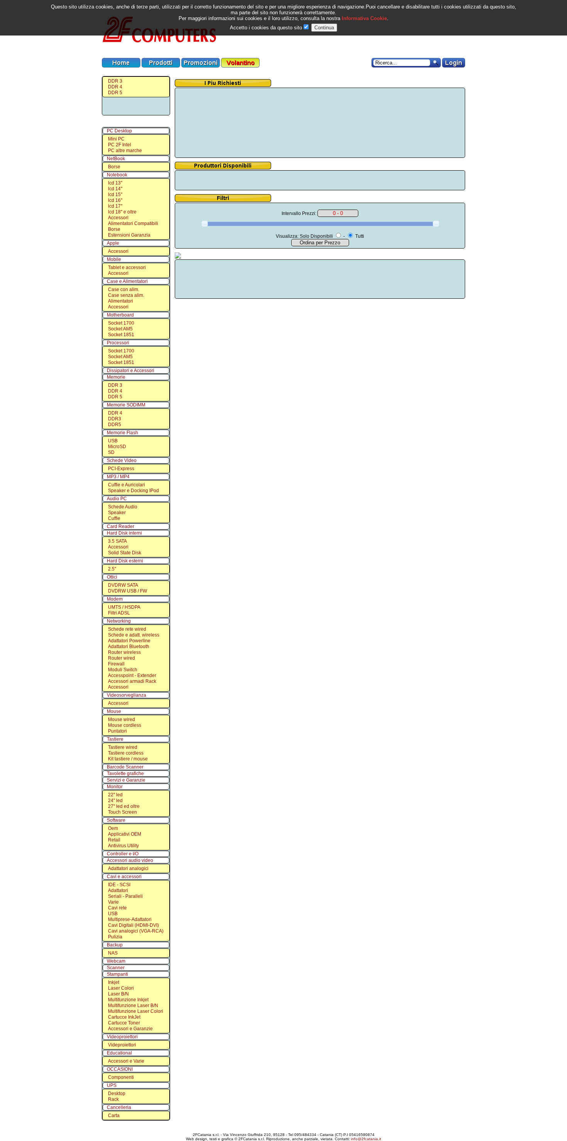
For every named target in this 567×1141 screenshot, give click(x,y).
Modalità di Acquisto (223, 1128)
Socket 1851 (121, 334)
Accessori (118, 217)
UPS (111, 1085)
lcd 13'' (115, 183)
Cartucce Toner (124, 1023)
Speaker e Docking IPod (133, 490)
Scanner (116, 967)
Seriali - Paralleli (125, 896)
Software (116, 820)
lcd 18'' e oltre (122, 212)
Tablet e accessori (127, 267)
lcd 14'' (115, 188)
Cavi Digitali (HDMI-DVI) (133, 925)
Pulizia (115, 937)
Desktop (116, 1093)
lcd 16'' (115, 200)
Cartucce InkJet (124, 1017)
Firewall (116, 664)
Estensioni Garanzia (129, 235)
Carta (114, 1115)
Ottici (112, 577)
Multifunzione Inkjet (128, 999)
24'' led (115, 800)
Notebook (117, 175)
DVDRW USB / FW (127, 591)
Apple (113, 243)
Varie (113, 902)
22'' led (115, 794)
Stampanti (117, 974)
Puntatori (117, 731)
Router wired (121, 658)
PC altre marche (125, 150)
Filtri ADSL (119, 613)
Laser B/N (118, 994)
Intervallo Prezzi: (299, 213)
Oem (113, 828)
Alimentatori (120, 301)
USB (113, 441)
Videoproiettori (122, 1036)
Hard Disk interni (124, 533)
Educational (119, 1053)
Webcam (116, 961)
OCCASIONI (120, 1069)
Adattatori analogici (128, 868)
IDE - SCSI (119, 884)
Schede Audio (122, 507)
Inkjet (113, 982)
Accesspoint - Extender (132, 675)
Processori (118, 342)
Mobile (114, 259)
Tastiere (115, 739)
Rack (113, 1099)
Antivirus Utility (123, 845)
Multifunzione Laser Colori (135, 1011)
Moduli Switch (122, 669)
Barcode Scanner (125, 767)
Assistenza (285, 1128)
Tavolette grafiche (125, 773)
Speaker (117, 512)
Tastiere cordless (125, 753)
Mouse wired (121, 719)
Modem (115, 599)
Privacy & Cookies (345, 1128)
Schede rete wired (127, 629)
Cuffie (114, 518)
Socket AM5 (120, 329)
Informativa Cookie (363, 18)
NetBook (116, 158)
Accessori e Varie (126, 1061)
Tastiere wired (122, 747)
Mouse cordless (124, 725)
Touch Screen (122, 812)
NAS (113, 953)
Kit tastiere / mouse (128, 759)
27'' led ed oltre (124, 806)
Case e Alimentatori (127, 281)
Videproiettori (122, 1045)
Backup (115, 945)
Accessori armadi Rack (132, 681)
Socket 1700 (121, 323)
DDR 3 (115, 81)
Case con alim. (123, 289)
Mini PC (116, 139)
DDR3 (114, 419)
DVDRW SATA (123, 585)
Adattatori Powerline (129, 640)
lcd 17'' (115, 206)
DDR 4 (115, 87)
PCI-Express (121, 468)
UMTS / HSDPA (124, 607)
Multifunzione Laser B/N (133, 1005)
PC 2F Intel (119, 144)
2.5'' (112, 569)
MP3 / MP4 (118, 476)
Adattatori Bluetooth (128, 646)
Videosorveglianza (126, 695)
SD (111, 452)
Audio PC (117, 498)
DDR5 (114, 424)
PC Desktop (119, 131)
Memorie (116, 377)
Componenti (121, 1077)
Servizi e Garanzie (126, 780)
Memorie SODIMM (126, 405)
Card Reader (120, 526)
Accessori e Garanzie (130, 1028)
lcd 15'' (115, 194)
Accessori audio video (130, 860)
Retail (114, 840)
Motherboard (120, 315)
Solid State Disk (124, 552)
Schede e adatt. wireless (133, 635)
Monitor (115, 786)
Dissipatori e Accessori (130, 370)
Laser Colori (121, 988)
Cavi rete (117, 908)
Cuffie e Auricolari (126, 485)
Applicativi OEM (124, 834)
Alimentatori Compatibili (133, 223)
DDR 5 (115, 92)
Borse (114, 166)
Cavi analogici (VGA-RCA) (136, 931)
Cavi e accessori (124, 876)
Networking (119, 621)
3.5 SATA (117, 541)
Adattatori (118, 890)
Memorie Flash (122, 432)
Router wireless (124, 652)
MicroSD (117, 446)
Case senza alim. (126, 295)
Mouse (114, 711)
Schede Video (122, 460)
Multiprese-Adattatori (130, 919)
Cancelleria (119, 1107)
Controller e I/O (122, 854)
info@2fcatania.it (366, 1139)
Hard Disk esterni (125, 561)
